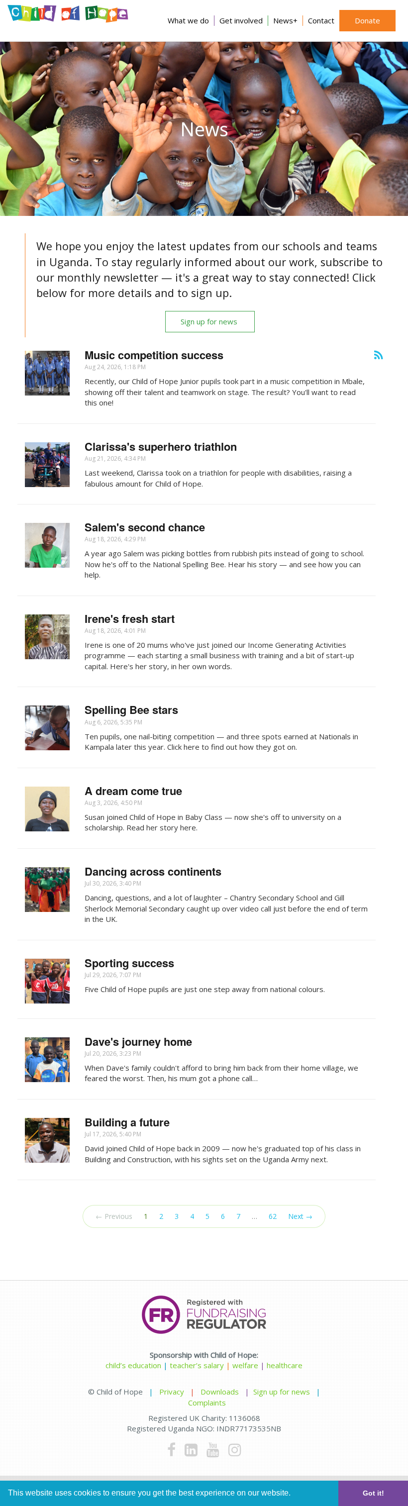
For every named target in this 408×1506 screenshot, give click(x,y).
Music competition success (154, 355)
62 (273, 1216)
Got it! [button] (373, 1493)
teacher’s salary (197, 1365)
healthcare (285, 1365)
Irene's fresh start (130, 618)
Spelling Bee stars (131, 709)
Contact (321, 20)
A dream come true (133, 791)
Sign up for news (210, 321)
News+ (285, 20)
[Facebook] (171, 1449)
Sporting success (129, 963)
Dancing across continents (153, 871)
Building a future (127, 1122)
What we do (188, 20)
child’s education (133, 1365)
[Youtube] (212, 1449)
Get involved (241, 20)
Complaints (207, 1402)
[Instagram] (234, 1449)
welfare (246, 1365)
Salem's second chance (145, 527)
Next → (300, 1216)
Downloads (220, 1392)
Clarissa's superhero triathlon (161, 446)
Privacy (171, 1392)
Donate (367, 20)
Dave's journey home (138, 1041)
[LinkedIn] (191, 1449)
